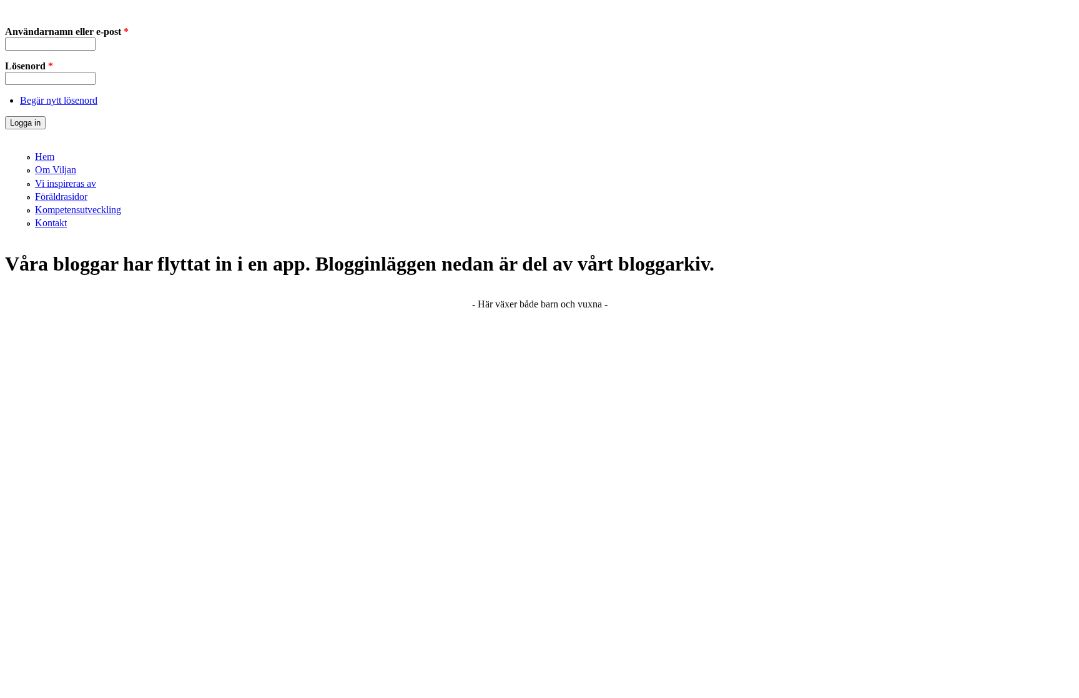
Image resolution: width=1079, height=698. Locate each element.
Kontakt (51, 222)
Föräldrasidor (61, 196)
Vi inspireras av (65, 183)
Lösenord (29, 66)
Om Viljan (55, 169)
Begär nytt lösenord (58, 100)
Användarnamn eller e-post (67, 31)
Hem (44, 156)
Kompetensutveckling (78, 209)
